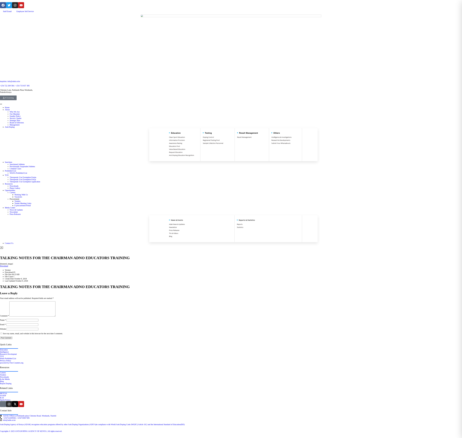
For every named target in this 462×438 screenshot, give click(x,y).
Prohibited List (10, 171)
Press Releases (15, 214)
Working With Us (21, 195)
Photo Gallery (15, 188)
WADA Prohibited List (18, 173)
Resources (9, 184)
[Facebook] (3, 5)
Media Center (10, 208)
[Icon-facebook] (3, 404)
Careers (12, 192)
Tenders (17, 201)
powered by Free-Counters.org (11, 363)
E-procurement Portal (22, 205)
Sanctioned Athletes (17, 164)
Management (14, 125)
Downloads (14, 186)
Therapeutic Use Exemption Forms (23, 177)
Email (3, 324)
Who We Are (15, 112)
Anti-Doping (10, 127)
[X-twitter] (15, 404)
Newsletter (14, 212)
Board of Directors (17, 123)
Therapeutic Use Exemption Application (25, 182)
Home (7, 107)
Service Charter (15, 118)
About (7, 110)
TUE (7, 175)
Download (4, 266)
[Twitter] (9, 5)
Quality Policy (15, 116)
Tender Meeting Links (22, 203)
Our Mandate (15, 114)
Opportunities (10, 190)
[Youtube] (21, 5)
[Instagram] (15, 5)
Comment (4, 316)
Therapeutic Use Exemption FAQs (23, 179)
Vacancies (18, 197)
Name (3, 320)
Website (3, 329)
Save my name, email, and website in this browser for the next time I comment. (33, 334)
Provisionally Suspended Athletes (22, 166)
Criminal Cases (15, 169)
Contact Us (9, 243)
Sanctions (8, 162)
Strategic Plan (15, 120)
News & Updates (16, 210)
